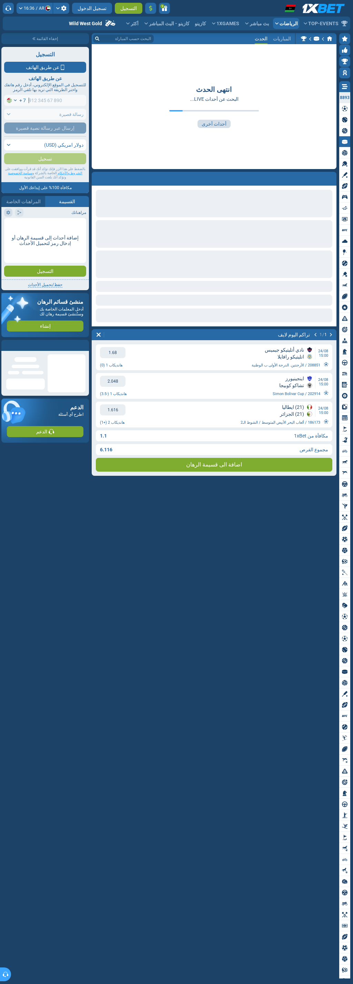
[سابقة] (331, 177)
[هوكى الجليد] (316, 38)
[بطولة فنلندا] (304, 38)
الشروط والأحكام (70, 187)
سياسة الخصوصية (20, 187)
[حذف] (98, 177)
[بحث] (97, 39)
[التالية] (315, 177)
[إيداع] (150, 8)
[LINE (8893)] (329, 38)
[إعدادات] (61, 8)
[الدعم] (8, 8)
